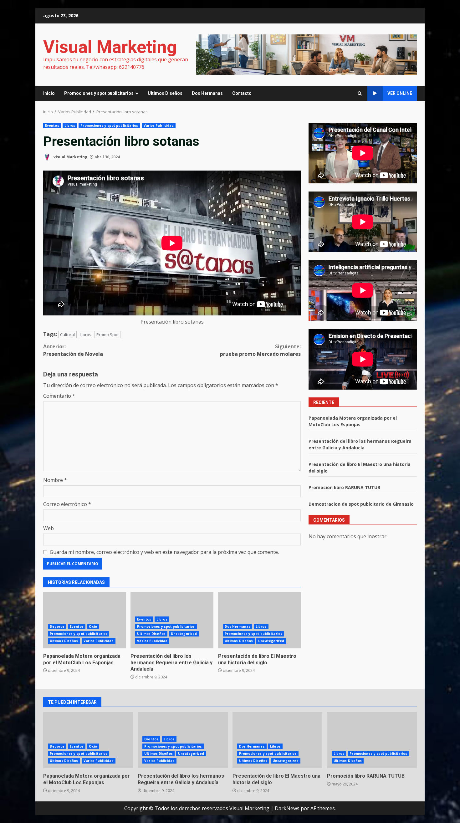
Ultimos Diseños (165, 93)
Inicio (49, 93)
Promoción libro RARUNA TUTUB (344, 487)
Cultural (67, 334)
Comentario (59, 395)
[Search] (360, 93)
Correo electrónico (67, 504)
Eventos (52, 125)
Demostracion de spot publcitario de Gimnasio (361, 504)
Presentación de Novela (73, 350)
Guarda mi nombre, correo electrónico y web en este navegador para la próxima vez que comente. (164, 552)
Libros (69, 125)
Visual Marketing (110, 47)
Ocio (93, 626)
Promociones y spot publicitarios (99, 93)
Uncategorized (184, 633)
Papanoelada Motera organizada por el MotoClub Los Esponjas (84, 620)
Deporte (57, 626)
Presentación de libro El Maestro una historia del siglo (259, 620)
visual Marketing (70, 157)
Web (48, 528)
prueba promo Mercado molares (260, 350)
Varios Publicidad (159, 125)
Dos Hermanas (207, 93)
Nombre (55, 480)
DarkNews (287, 808)
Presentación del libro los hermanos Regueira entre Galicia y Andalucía (171, 662)
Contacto (242, 93)
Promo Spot (107, 334)
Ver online (399, 93)
